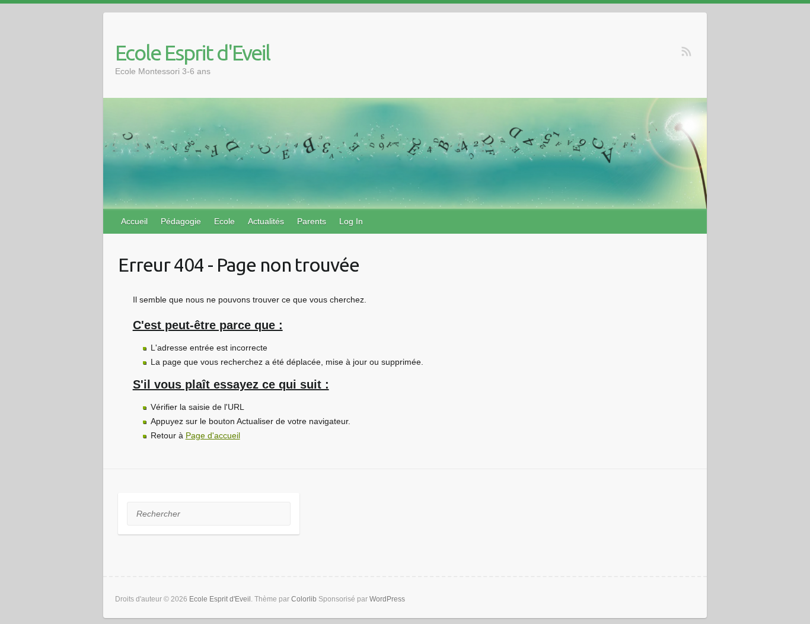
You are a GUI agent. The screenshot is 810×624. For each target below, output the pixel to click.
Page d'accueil (213, 435)
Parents (311, 221)
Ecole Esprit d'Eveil (192, 52)
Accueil (134, 221)
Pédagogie (181, 221)
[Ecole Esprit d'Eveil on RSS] (686, 51)
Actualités (266, 221)
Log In (351, 221)
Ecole (224, 221)
